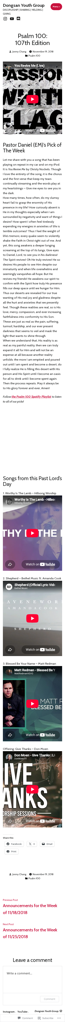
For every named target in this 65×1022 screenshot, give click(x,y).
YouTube (22, 1011)
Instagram (9, 1011)
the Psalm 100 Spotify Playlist (31, 396)
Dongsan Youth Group (24, 5)
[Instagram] (5, 18)
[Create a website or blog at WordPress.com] (61, 1011)
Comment (49, 998)
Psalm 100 (34, 55)
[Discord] (18, 18)
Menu (57, 6)
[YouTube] (11, 18)
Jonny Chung (19, 51)
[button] (32, 274)
